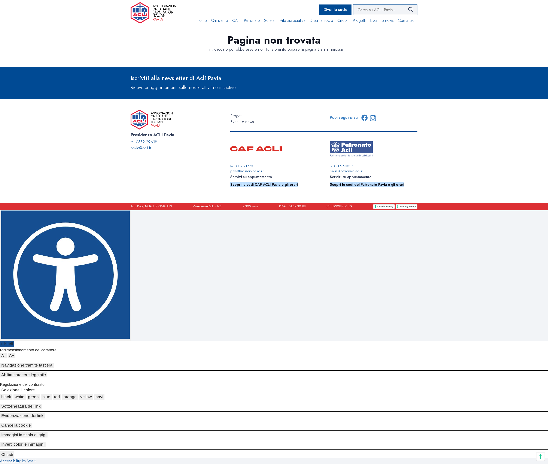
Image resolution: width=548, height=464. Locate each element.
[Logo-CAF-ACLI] (256, 148)
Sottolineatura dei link (21, 406)
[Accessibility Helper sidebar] (65, 275)
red (57, 397)
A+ (11, 355)
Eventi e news (242, 122)
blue (46, 397)
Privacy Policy (408, 206)
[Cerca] (410, 9)
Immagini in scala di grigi (23, 435)
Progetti (236, 116)
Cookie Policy (385, 206)
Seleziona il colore (18, 390)
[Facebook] (364, 118)
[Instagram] (373, 118)
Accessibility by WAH (18, 461)
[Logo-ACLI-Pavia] (154, 13)
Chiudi (7, 344)
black (6, 397)
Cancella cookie (16, 425)
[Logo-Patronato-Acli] (351, 148)
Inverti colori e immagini (22, 444)
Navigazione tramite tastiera (26, 365)
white (19, 397)
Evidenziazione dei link (22, 415)
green (33, 397)
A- (3, 355)
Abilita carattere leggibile (23, 375)
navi (99, 397)
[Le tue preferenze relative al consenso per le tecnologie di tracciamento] (540, 456)
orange (70, 397)
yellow (86, 397)
